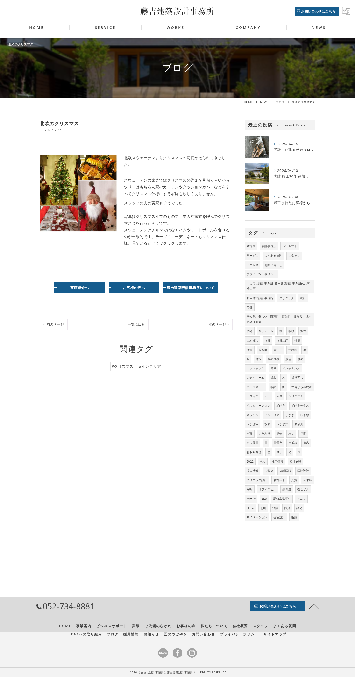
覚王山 (278, 350)
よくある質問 (273, 255)
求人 (262, 461)
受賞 (294, 480)
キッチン (252, 415)
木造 (279, 396)
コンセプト (289, 246)
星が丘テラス (300, 405)
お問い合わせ (273, 265)
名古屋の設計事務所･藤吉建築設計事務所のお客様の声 (278, 286)
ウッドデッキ (255, 368)
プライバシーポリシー (261, 274)
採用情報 (278, 461)
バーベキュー (255, 387)
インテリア (271, 415)
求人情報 (252, 471)
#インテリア (150, 366)
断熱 (294, 517)
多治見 (298, 424)
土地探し (252, 340)
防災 (287, 508)
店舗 (249, 307)
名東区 (307, 480)
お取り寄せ (254, 452)
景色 (288, 359)
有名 (306, 443)
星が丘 (280, 405)
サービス (252, 255)
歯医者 (263, 350)
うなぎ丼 (282, 424)
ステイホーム (255, 378)
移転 (249, 489)
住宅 (249, 331)
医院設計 (303, 471)
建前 (259, 359)
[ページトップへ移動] (314, 606)
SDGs (250, 508)
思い (291, 433)
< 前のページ (53, 324)
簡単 (273, 368)
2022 (250, 461)
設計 (303, 298)
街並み (292, 443)
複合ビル (303, 489)
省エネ (301, 499)
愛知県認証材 (282, 499)
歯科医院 (285, 471)
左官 (249, 433)
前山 (263, 508)
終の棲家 (273, 359)
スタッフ (294, 255)
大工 (267, 396)
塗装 (273, 378)
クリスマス (295, 396)
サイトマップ (275, 634)
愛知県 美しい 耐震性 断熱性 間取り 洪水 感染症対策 (280, 319)
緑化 (299, 508)
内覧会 (268, 471)
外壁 (297, 340)
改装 (267, 424)
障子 (279, 452)
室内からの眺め (301, 387)
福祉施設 (295, 461)
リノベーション (257, 517)
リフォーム (266, 331)
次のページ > (219, 324)
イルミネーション (258, 405)
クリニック (286, 298)
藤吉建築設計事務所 (260, 298)
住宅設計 (279, 517)
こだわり (264, 433)
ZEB (264, 499)
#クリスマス (123, 366)
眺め (300, 359)
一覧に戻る (136, 324)
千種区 (292, 350)
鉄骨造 (286, 489)
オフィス (252, 396)
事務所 (251, 499)
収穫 (291, 331)
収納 (273, 387)
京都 (267, 340)
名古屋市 (279, 480)
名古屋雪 (252, 443)
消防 (275, 508)
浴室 (303, 331)
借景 (249, 350)
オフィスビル (267, 489)
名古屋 (251, 246)
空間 (303, 433)
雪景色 (278, 443)
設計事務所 (269, 246)
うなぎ (289, 415)
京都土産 (282, 340)
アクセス (252, 265)
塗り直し (297, 378)
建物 (279, 433)
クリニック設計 (257, 480)
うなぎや (252, 424)
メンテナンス (291, 368)
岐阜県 (304, 415)
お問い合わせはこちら (318, 11)
